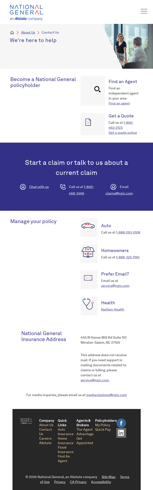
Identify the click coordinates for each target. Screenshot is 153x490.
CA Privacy (78, 482)
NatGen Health (112, 309)
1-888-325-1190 (128, 257)
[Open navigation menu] (143, 10)
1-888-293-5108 (128, 232)
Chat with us (39, 187)
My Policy (102, 425)
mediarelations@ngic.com (106, 395)
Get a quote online (123, 133)
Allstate (45, 443)
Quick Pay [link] (103, 429)
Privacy (59, 482)
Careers (45, 438)
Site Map (108, 477)
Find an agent (119, 103)
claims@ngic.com (119, 193)
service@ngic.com (115, 286)
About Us (28, 32)
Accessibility (101, 482)
